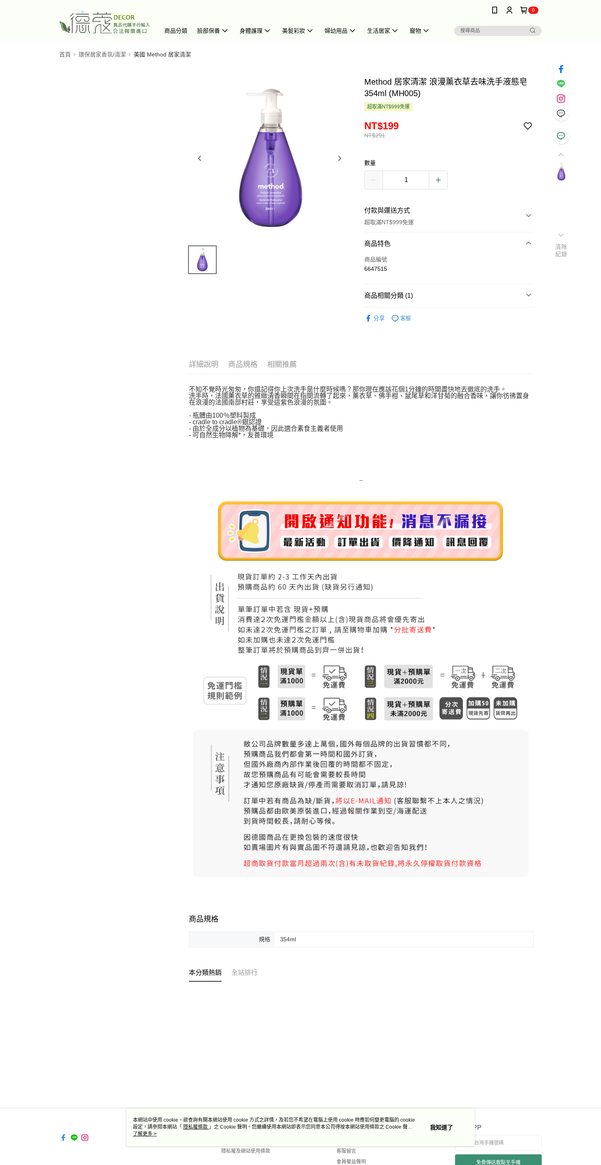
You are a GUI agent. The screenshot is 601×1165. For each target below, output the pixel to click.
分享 (379, 318)
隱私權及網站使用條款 (245, 1151)
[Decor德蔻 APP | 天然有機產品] (104, 21)
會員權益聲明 (351, 1162)
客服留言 (346, 1151)
